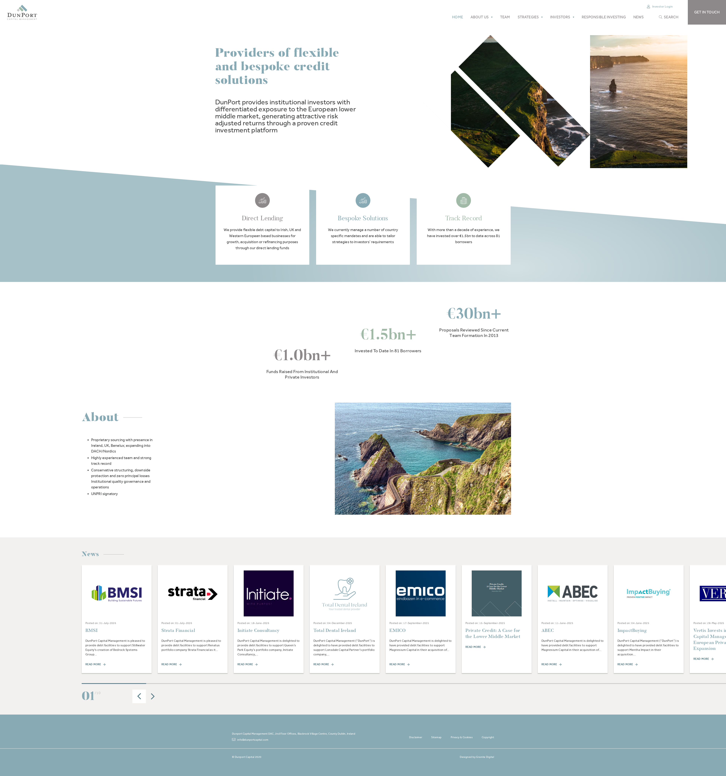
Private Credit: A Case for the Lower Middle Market (492, 633)
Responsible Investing (604, 17)
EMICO (397, 630)
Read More (93, 664)
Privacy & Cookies (462, 737)
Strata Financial (178, 630)
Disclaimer (415, 737)
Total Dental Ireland (334, 630)
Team (505, 17)
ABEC (547, 630)
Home (457, 17)
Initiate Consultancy (258, 630)
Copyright (488, 737)
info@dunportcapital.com (252, 739)
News (638, 17)
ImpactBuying (632, 630)
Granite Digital (485, 756)
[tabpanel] (117, 619)
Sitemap (436, 737)
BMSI (91, 630)
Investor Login (662, 6)
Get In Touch (707, 12)
